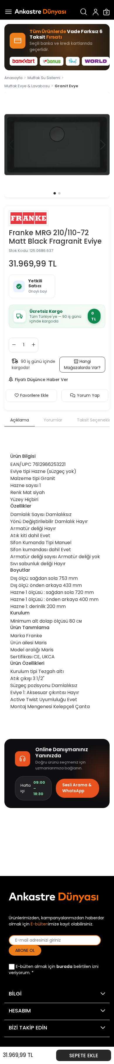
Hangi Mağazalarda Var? (82, 364)
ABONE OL (25, 950)
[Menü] (7, 12)
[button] (103, 145)
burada (64, 966)
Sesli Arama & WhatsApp (76, 788)
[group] (57, 144)
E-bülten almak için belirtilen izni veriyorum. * (54, 970)
